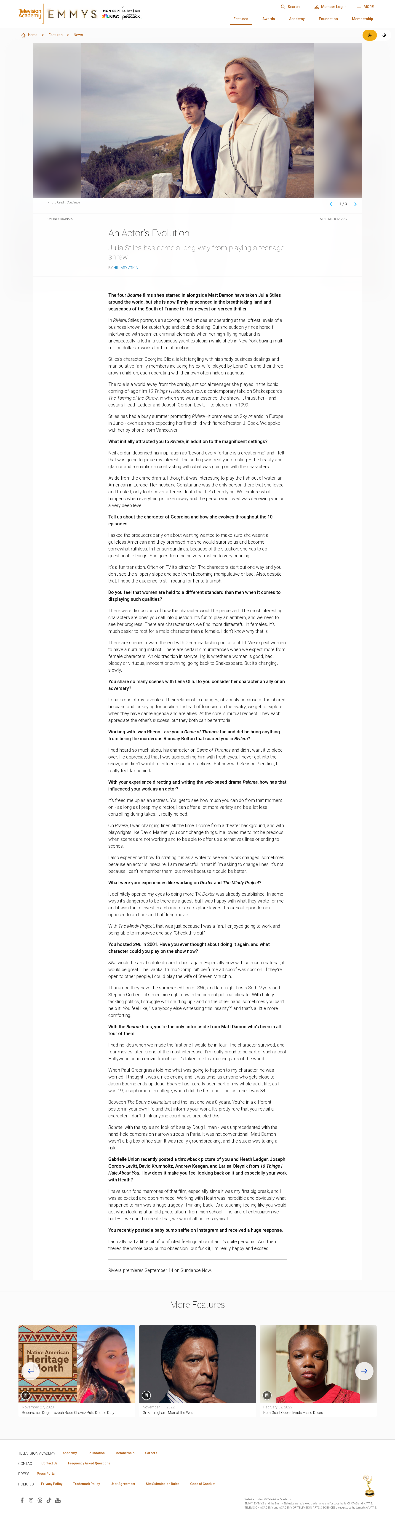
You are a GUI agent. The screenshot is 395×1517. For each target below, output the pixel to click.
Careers (151, 1453)
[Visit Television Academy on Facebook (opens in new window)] (22, 1500)
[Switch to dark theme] (384, 35)
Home (32, 35)
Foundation (328, 19)
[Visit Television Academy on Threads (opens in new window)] (40, 1500)
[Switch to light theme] (370, 35)
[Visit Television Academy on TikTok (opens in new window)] (49, 1500)
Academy (297, 19)
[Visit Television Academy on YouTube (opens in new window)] (58, 1500)
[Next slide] (364, 1371)
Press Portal (46, 1473)
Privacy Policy (51, 1484)
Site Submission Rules (162, 1484)
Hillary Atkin (126, 268)
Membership (362, 19)
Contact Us (49, 1463)
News (78, 35)
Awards (268, 19)
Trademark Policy (86, 1484)
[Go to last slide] (30, 1371)
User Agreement (123, 1484)
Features (240, 19)
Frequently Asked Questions (89, 1463)
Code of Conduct (202, 1484)
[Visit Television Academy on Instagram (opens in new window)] (31, 1500)
